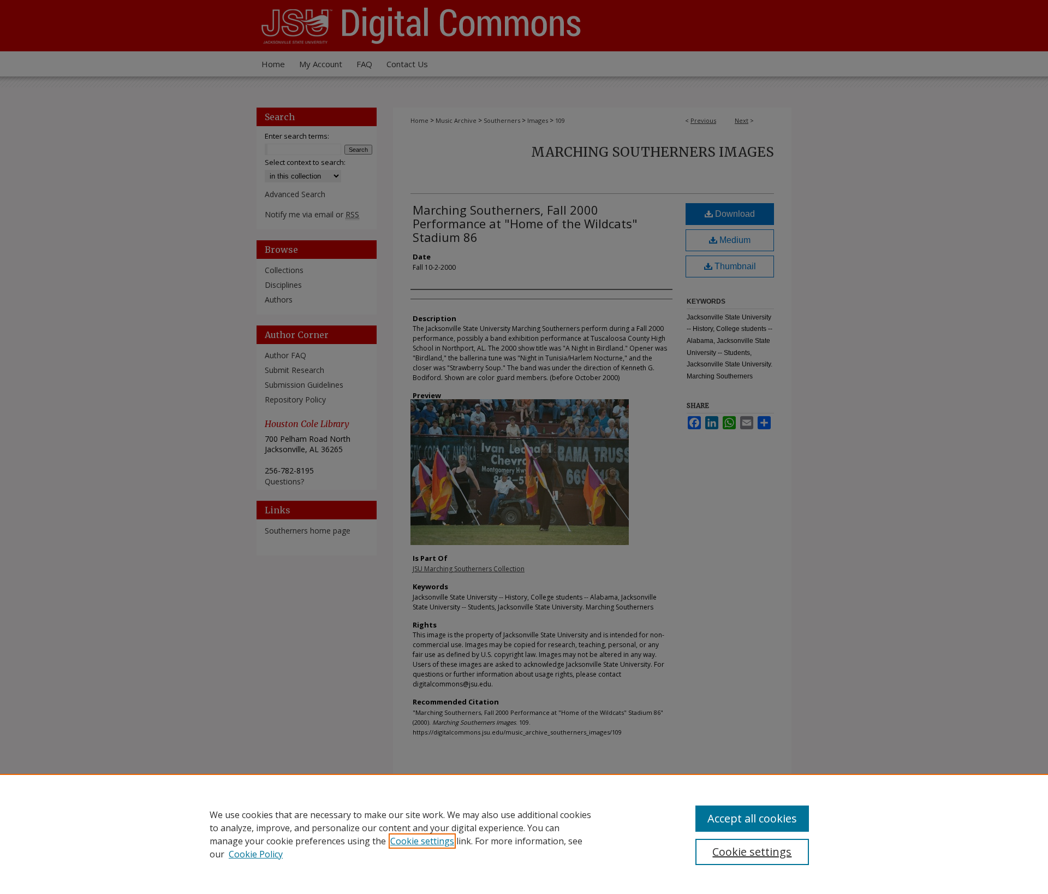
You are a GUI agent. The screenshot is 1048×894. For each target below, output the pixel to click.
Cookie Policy (256, 854)
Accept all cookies (752, 818)
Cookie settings (422, 841)
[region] (524, 834)
